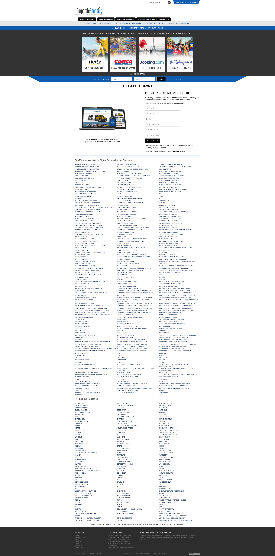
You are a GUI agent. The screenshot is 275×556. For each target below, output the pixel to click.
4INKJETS (78, 477)
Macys (77, 439)
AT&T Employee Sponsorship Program (174, 388)
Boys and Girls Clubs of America (130, 174)
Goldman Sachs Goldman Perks (171, 241)
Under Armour (122, 457)
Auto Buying (136, 23)
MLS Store (121, 468)
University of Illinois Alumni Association (91, 293)
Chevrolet (79, 507)
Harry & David (164, 426)
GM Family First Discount (85, 335)
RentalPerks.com (81, 547)
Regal (77, 500)
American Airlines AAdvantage (87, 167)
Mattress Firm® (165, 405)
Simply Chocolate (166, 473)
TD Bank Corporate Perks (85, 266)
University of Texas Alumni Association (174, 288)
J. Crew (78, 432)
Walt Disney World (166, 462)
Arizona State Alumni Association (88, 288)
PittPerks (79, 198)
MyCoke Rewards (82, 185)
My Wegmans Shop (82, 255)
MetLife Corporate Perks (127, 326)
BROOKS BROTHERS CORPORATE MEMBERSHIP (153, 19)
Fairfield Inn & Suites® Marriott (88, 518)
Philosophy (79, 448)
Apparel (157, 23)
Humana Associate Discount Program (132, 384)
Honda (119, 504)
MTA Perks (163, 252)
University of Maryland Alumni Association (134, 308)
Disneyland (121, 432)
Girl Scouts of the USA (84, 178)
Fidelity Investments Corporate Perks (132, 239)
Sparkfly (162, 277)
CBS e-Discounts (165, 326)
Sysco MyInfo (80, 331)
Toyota (119, 500)
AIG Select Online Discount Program (173, 212)
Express (120, 419)
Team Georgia (122, 322)
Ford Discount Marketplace (170, 284)
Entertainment (125, 23)
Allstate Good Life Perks (127, 212)
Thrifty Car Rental (166, 509)
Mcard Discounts (124, 284)
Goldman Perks (165, 169)
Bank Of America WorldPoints (171, 171)
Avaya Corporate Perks (84, 219)
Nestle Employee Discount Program (131, 255)
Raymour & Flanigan (83, 468)
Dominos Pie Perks (124, 234)
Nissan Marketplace (167, 255)
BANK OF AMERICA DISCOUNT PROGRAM (131, 219)
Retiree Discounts (114, 540)
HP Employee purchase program (88, 344)
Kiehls (77, 435)
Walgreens (163, 475)
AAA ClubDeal (80, 333)
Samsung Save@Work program (87, 393)
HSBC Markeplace (124, 246)
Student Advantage (83, 381)
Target (120, 453)
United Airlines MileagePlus (170, 192)
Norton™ (120, 484)
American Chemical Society (128, 167)
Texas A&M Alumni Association (87, 297)
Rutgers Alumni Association (170, 313)
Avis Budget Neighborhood (86, 201)
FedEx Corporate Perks (84, 239)
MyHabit (162, 360)
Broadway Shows (124, 495)
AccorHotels (80, 511)
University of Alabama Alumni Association (175, 293)
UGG (76, 417)
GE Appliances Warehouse (85, 513)
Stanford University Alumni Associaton (91, 313)
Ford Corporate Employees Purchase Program (177, 335)
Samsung (120, 482)
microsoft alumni (82, 388)
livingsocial (80, 355)
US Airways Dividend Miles (85, 194)
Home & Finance (92, 23)
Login (77, 544)
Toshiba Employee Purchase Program (132, 344)
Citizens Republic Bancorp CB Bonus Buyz (133, 228)
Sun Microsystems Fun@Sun (128, 264)
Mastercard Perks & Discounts (171, 322)
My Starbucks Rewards (168, 183)
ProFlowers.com (123, 448)
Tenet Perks (122, 266)
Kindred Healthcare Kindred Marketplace (175, 248)
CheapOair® (121, 491)
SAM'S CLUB (163, 410)
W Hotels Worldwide (125, 513)
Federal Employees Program (86, 241)
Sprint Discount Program (169, 377)
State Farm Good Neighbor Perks (172, 324)
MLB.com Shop (164, 439)
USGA (119, 194)
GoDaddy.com (164, 423)
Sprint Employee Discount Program (173, 346)
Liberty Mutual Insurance (85, 491)
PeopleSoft (163, 379)
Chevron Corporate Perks (127, 225)
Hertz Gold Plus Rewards (169, 178)
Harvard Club (80, 295)
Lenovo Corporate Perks (127, 250)
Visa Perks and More (125, 273)
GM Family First (81, 286)
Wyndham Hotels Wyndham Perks (88, 275)
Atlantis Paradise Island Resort (172, 518)
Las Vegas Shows (82, 498)
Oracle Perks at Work (126, 393)
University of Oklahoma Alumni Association (134, 313)
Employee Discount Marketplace (88, 384)
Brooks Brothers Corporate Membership (121, 547)
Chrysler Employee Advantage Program (174, 384)
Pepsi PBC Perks (81, 257)
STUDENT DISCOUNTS (106, 19)
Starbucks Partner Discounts (87, 205)
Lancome (78, 437)
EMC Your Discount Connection (171, 234)
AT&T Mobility (122, 466)
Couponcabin (164, 201)
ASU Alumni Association (168, 286)
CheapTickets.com (82, 412)
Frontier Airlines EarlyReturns (171, 176)
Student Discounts (114, 541)
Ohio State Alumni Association (129, 288)
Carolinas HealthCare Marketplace (89, 225)
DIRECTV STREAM (81, 484)
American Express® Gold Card (87, 471)
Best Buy (120, 408)
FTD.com (162, 421)
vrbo (161, 477)
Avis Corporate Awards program (172, 349)
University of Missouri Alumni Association (176, 310)
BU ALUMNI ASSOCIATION (84, 317)
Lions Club (79, 183)
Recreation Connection (168, 317)
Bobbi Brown (122, 410)
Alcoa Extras (122, 205)
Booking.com (122, 489)
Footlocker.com (81, 421)
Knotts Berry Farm (166, 432)
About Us (78, 540)
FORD (161, 504)
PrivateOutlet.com (82, 360)
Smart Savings (81, 324)
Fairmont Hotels (165, 419)
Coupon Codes (113, 546)
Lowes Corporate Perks (168, 250)
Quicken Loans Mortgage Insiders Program (134, 388)
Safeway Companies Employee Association (92, 375)
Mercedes (163, 486)
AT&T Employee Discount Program (130, 346)
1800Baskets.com (123, 403)
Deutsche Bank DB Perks (168, 232)
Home (77, 535)
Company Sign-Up (81, 538)
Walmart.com (80, 459)
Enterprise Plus (81, 176)
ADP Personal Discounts (168, 210)
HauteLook (121, 358)
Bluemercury (80, 502)
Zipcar (77, 475)
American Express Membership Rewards (175, 167)
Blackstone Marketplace (169, 221)
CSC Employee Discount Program (130, 230)
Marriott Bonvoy (82, 377)
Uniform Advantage (166, 480)
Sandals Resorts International (87, 520)
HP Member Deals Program (127, 390)
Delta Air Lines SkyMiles (168, 174)
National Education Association (129, 198)
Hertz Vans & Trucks (167, 471)
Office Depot (164, 444)
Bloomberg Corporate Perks (170, 328)
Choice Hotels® (123, 412)
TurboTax (79, 457)
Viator (119, 516)
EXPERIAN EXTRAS (82, 237)
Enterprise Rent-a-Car (126, 417)
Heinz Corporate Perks (84, 243)
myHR (77, 379)
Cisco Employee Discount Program (89, 228)
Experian (162, 414)
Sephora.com (122, 450)
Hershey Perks (123, 243)
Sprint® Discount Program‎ (86, 386)
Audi (77, 489)
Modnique (79, 362)
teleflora (79, 462)
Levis (161, 466)
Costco (161, 468)
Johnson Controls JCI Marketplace (131, 248)
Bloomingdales (81, 410)
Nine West (79, 444)
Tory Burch (121, 455)
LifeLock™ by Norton (167, 502)
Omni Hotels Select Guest (169, 187)
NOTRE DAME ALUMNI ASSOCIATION (129, 317)
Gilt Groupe (121, 362)
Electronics (147, 23)
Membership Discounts (115, 544)
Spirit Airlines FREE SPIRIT (85, 192)
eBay (119, 355)
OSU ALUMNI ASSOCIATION (168, 315)
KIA (160, 484)
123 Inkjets (79, 403)
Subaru (78, 509)
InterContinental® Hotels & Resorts (173, 516)
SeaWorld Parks (81, 482)
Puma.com (162, 448)
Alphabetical (127, 535)
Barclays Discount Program (170, 219)
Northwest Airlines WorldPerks (88, 187)
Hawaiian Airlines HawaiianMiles (129, 178)
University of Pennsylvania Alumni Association (177, 295)
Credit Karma (122, 459)
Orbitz (119, 446)
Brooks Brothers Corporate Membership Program (95, 349)
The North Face (123, 444)
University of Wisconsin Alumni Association (134, 306)
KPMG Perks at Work (83, 250)
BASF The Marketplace (84, 221)
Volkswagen (80, 486)
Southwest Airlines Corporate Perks (132, 328)
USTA (160, 194)
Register (78, 541)
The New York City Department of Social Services (95, 368)
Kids (177, 23)
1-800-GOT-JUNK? (81, 466)
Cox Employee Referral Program (130, 203)
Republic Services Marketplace (171, 257)
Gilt (118, 353)
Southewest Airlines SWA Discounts (173, 259)
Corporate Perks (124, 201)
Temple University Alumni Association (132, 310)
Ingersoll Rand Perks (125, 324)
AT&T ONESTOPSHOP (124, 216)
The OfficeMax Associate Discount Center (134, 268)
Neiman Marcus (165, 437)
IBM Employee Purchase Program (172, 319)
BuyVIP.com (163, 358)
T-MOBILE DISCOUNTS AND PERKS (87, 270)
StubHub (78, 480)
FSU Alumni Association (84, 304)
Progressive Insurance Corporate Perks (133, 257)
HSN (160, 355)
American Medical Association (87, 169)
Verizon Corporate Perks (85, 273)
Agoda (77, 516)
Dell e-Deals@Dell (82, 232)
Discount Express (82, 326)
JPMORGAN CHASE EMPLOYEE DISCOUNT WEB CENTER (94, 207)
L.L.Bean (120, 475)
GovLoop (78, 390)
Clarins (78, 464)
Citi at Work (80, 319)
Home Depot (80, 430)
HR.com (78, 340)
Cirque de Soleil (165, 495)
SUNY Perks (163, 264)
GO (169, 3)
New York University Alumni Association (91, 308)
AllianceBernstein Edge (126, 214)
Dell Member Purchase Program (130, 509)
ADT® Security (164, 464)
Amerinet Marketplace (168, 214)
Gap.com (78, 423)
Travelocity (163, 455)
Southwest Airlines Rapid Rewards (173, 189)
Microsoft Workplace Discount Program (175, 520)
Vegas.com (79, 414)
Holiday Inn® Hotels (166, 428)
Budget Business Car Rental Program (90, 351)
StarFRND (162, 390)
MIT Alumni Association (84, 300)
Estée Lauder (164, 417)
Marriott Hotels (123, 439)
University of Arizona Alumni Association (175, 308)
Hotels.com (121, 430)
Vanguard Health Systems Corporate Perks (176, 270)
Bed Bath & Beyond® (83, 493)
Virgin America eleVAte (84, 196)
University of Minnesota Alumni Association (134, 304)
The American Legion (125, 337)
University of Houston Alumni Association (175, 306)
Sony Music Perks (124, 259)
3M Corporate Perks (167, 207)
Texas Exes (79, 291)
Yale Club (121, 295)
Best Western (164, 408)
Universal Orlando (124, 462)
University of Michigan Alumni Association (134, 291)
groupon (162, 353)
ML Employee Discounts (126, 252)
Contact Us (78, 546)
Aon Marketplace (82, 216)
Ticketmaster (164, 498)
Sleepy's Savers (81, 259)
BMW (118, 486)
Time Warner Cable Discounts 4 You (89, 234)
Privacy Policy (80, 553)
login (177, 2)
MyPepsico (163, 279)
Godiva (78, 426)
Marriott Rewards (124, 183)
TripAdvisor (163, 362)
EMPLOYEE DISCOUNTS (86, 19)
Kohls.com (121, 435)
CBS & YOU (79, 328)
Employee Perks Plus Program (129, 375)
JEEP (160, 507)
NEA (160, 198)
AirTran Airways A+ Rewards (128, 164)
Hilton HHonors (81, 180)
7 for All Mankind (82, 405)
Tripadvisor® (80, 450)
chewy (119, 477)
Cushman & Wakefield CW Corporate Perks (175, 230)
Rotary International (125, 189)
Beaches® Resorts (124, 518)
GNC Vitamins (122, 423)
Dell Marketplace (82, 284)
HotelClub (163, 372)
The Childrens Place (167, 453)
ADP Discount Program (126, 210)
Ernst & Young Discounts (169, 237)
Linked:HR (79, 337)
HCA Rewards (164, 333)
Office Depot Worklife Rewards (129, 187)
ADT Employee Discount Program (88, 212)
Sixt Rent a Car (165, 489)
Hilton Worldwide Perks (168, 243)
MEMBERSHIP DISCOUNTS (125, 19)
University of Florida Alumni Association (175, 291)
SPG (160, 275)
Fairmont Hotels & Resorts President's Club (134, 176)
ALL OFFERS (185, 23)
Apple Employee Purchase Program (131, 340)
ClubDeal (162, 331)
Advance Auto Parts (125, 405)
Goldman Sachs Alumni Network (88, 210)
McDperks (79, 395)
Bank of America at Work (85, 164)
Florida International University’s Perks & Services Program (176, 369)
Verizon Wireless (166, 457)
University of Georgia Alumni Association (92, 310)
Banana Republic (81, 408)
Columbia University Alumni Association (175, 297)
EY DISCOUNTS (122, 237)
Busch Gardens (123, 511)
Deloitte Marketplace (126, 232)
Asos (119, 480)
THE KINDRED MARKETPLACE (85, 364)
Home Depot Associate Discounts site (90, 246)
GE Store (162, 381)
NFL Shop (120, 441)
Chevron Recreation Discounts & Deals (91, 282)
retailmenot (122, 333)
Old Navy (78, 446)
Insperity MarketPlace (168, 246)
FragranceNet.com (124, 421)
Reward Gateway (81, 322)
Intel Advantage (81, 248)
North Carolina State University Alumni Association (133, 300)
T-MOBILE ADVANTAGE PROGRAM (86, 346)
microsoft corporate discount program (175, 351)
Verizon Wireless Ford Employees (172, 500)
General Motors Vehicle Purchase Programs (93, 342)
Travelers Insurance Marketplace (131, 270)
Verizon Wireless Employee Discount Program (177, 344)
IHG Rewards (122, 275)
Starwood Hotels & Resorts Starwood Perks (177, 261)
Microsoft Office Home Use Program (173, 342)
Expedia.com (80, 419)
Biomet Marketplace (125, 221)
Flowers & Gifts (105, 23)
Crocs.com (121, 414)
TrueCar (120, 471)
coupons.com (80, 279)
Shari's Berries (165, 450)
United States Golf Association (87, 203)
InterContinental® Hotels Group (172, 430)
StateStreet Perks (82, 264)
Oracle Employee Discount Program (173, 337)
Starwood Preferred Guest (128, 192)
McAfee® (78, 504)
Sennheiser (121, 473)
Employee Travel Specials (127, 426)
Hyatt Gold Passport (125, 180)
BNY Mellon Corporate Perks (170, 223)
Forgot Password (174, 79)
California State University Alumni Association (94, 315)
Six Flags (162, 493)
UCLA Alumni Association (126, 286)
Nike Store (163, 441)
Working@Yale (81, 353)
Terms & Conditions (95, 553)
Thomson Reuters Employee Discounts (174, 268)
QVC (76, 358)
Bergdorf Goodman (125, 464)
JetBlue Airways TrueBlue (169, 180)
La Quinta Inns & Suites (168, 435)
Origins (162, 446)
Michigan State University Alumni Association (177, 304)
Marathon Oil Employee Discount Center (91, 252)
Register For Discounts (188, 2)
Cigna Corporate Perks (168, 225)
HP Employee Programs (126, 386)
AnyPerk (120, 379)
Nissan (119, 507)
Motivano (120, 279)
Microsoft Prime (123, 372)
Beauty (164, 23)
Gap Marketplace (166, 239)
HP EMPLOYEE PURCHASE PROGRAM (171, 491)
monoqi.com (121, 360)
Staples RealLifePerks (126, 261)
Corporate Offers (124, 277)
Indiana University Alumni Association (90, 306)
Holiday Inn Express (125, 428)
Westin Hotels (164, 459)
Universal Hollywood (83, 495)
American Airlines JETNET (127, 282)
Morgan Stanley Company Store (88, 223)
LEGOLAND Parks (123, 493)
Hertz (77, 428)
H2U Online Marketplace (126, 207)
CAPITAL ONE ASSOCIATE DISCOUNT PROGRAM (175, 266)
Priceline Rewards (82, 189)
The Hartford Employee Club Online (89, 268)
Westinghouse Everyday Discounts (173, 273)
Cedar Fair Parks (165, 511)
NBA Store (79, 441)
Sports (171, 23)
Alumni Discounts (113, 538)
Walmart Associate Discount (170, 228)
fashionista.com (81, 277)
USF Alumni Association (126, 315)
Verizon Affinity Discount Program (173, 386)
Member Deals (80, 473)
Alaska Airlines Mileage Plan (170, 164)
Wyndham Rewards (124, 196)
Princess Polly (165, 482)
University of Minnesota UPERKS (171, 282)
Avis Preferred (123, 171)
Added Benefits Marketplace (128, 364)
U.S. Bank (120, 520)
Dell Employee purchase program (172, 340)
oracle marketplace (167, 205)
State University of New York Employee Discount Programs (136, 369)
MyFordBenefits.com (125, 335)
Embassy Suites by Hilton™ (169, 513)
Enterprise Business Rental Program (132, 351)
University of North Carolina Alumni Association (178, 300)
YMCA (161, 196)
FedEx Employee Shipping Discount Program (176, 375)
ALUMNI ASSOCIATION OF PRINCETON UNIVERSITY (134, 297)
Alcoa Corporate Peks (84, 214)
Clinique (162, 412)
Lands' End (121, 437)
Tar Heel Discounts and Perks (87, 372)
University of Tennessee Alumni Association (135, 293)
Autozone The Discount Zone (170, 216)
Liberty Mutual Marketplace (128, 377)
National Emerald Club (126, 185)
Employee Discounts (114, 535)
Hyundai (78, 455)
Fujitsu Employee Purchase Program (132, 342)
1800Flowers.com (165, 403)
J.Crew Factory (123, 502)
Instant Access (152, 140)
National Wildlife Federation (170, 185)
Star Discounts (123, 319)
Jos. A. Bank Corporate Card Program (132, 349)
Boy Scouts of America (84, 174)
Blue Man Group (123, 498)
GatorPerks (163, 393)
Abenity (120, 331)
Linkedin (162, 203)
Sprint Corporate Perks (85, 261)
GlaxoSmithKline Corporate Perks (130, 241)
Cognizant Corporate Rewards (87, 230)
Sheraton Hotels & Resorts (86, 453)
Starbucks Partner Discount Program (132, 169)
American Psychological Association (90, 171)
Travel (115, 23)
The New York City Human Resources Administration (173, 365)
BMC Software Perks (125, 223)
